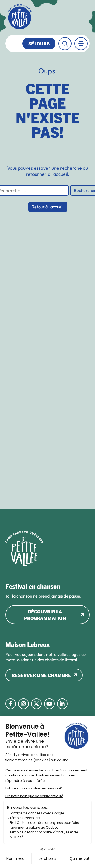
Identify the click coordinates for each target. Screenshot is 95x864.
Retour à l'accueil (48, 206)
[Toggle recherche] (65, 43)
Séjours (39, 43)
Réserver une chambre (41, 675)
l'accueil (59, 174)
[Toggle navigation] (81, 43)
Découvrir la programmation (45, 614)
